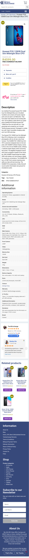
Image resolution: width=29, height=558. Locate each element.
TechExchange (13, 326)
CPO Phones (16, 175)
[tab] (14, 70)
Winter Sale (9, 484)
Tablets (8, 482)
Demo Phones (10, 471)
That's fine (9, 553)
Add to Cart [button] (7, 390)
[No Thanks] (26, 551)
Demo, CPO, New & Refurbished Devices (14, 434)
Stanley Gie (13, 341)
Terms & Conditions (8, 439)
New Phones (9, 475)
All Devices (11, 15)
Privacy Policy (7, 449)
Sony (7, 478)
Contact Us (6, 451)
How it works (13, 99)
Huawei (4, 175)
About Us (5, 430)
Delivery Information (8, 444)
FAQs (4, 454)
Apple (7, 467)
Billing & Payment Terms (10, 442)
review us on (13, 335)
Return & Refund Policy (9, 446)
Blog (4, 432)
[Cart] (25, 2)
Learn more (12, 85)
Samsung (9, 477)
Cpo (7, 178)
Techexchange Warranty (10, 437)
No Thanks (20, 553)
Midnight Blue (6, 286)
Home (3, 15)
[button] (25, 11)
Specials (8, 480)
